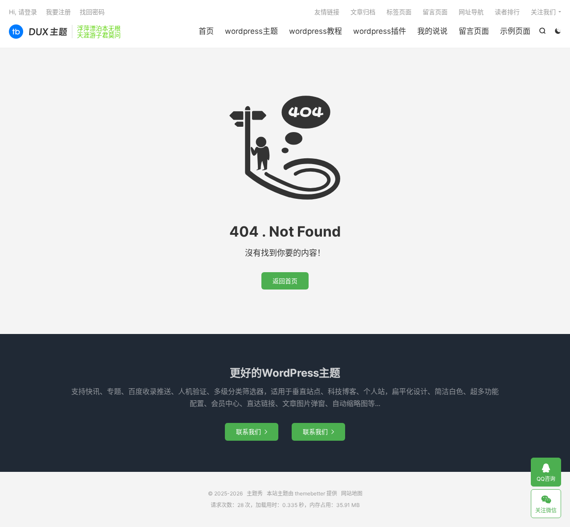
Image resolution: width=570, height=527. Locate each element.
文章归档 (362, 12)
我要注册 (58, 12)
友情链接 (326, 12)
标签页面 (399, 12)
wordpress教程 (315, 31)
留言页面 (474, 31)
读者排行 (507, 12)
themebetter (310, 493)
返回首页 (285, 281)
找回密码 (92, 12)
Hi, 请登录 (23, 12)
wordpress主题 (251, 31)
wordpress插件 (379, 31)
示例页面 (515, 31)
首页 (206, 31)
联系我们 (251, 431)
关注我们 (543, 12)
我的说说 (432, 31)
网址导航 (471, 12)
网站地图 (351, 493)
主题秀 (38, 31)
